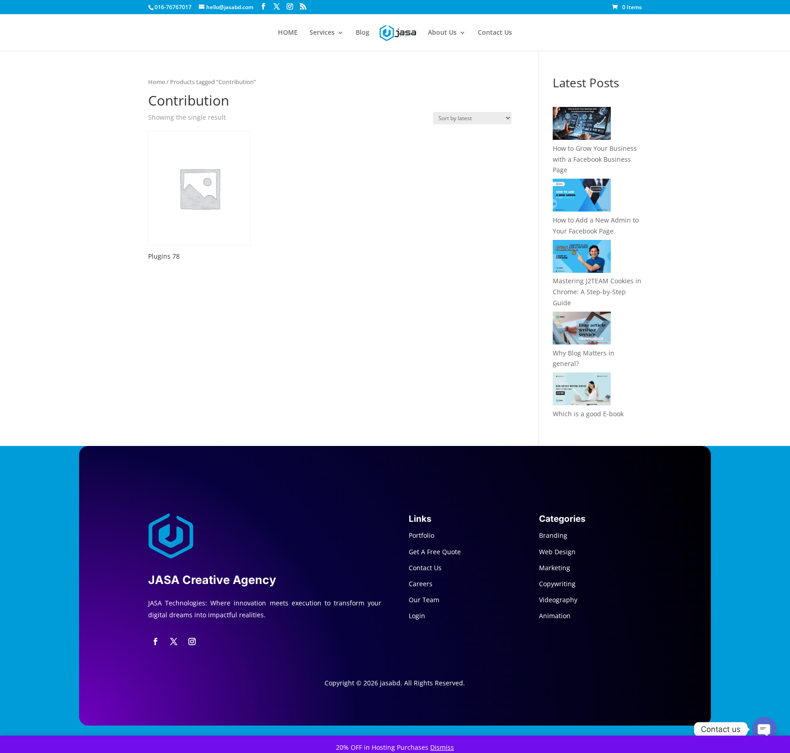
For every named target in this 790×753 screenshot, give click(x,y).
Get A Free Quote (435, 551)
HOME (288, 33)
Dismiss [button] (442, 747)
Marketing (554, 567)
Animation (555, 615)
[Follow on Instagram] (192, 641)
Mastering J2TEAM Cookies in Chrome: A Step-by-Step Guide (597, 291)
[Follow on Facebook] (155, 641)
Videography (558, 599)
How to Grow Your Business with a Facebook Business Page (595, 159)
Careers (420, 583)
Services (322, 33)
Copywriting (557, 583)
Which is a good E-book (588, 413)
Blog (362, 33)
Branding (553, 535)
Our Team (424, 599)
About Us (442, 33)
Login (417, 615)
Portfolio (421, 535)
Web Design (557, 551)
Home (156, 82)
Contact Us (495, 33)
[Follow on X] (173, 641)
